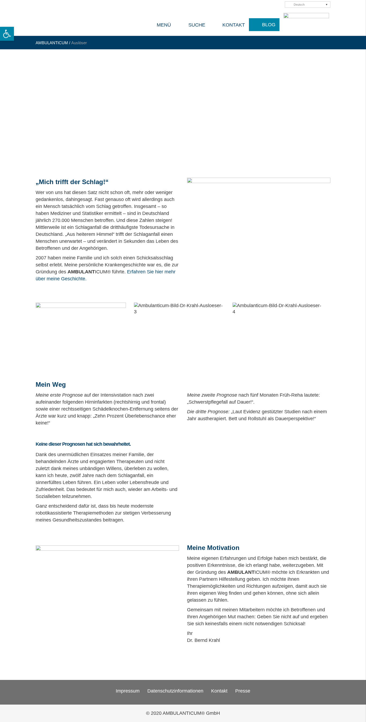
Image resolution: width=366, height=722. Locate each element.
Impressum (128, 691)
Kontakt (219, 691)
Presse (242, 691)
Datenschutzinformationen (175, 691)
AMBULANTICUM (52, 42)
